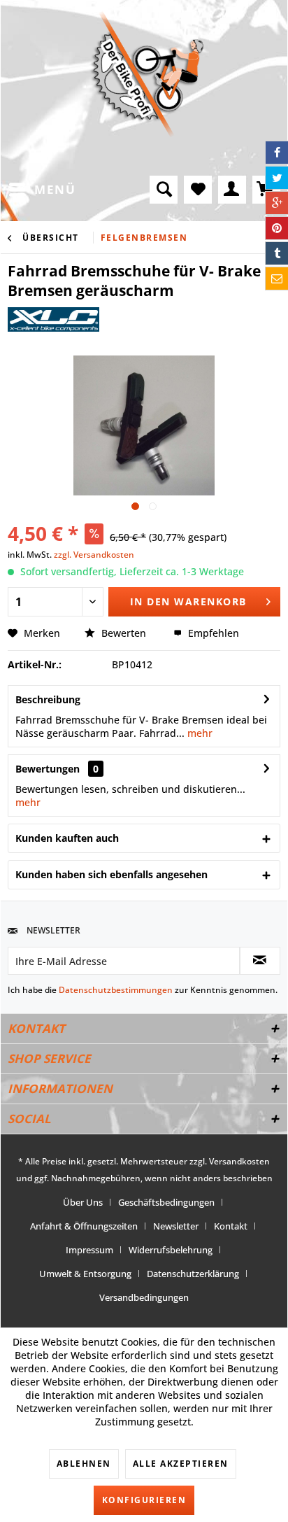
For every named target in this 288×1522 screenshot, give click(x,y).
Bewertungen (47, 768)
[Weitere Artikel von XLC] (53, 319)
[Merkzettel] (198, 190)
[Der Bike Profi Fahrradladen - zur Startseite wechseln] (147, 74)
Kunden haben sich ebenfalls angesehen (111, 874)
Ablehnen (84, 1464)
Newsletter (176, 1226)
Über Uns (83, 1202)
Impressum (89, 1249)
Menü (54, 189)
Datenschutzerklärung (193, 1273)
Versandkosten (239, 1161)
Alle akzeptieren (181, 1464)
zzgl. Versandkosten (94, 555)
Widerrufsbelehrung (171, 1249)
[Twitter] (277, 178)
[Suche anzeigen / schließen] (164, 190)
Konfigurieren (144, 1500)
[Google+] (277, 203)
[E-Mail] (277, 278)
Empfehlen (212, 633)
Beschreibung (47, 699)
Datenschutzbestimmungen (116, 990)
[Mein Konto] (232, 190)
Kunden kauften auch (67, 838)
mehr (199, 733)
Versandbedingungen (144, 1297)
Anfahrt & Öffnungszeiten (84, 1226)
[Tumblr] (277, 253)
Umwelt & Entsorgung (85, 1273)
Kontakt (230, 1226)
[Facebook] (277, 152)
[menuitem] (41, 190)
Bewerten (124, 633)
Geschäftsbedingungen (166, 1202)
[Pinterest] (277, 228)
